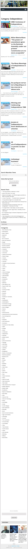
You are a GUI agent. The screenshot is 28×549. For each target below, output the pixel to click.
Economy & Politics (6, 289)
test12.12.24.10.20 (17, 547)
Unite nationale (5, 432)
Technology (4, 416)
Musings (4, 360)
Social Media (4, 402)
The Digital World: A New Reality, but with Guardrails (12, 207)
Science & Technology (6, 398)
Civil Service (4, 252)
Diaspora (4, 280)
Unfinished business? (15, 160)
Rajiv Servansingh (14, 91)
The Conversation (5, 419)
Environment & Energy (6, 303)
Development (4, 279)
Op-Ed (3, 368)
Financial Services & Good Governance (9, 314)
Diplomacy (4, 282)
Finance (3, 310)
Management (4, 351)
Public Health (4, 383)
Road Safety (4, 393)
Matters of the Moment (7, 353)
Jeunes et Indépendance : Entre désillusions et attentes (19, 125)
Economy (4, 287)
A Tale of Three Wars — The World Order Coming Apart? (13, 198)
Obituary (4, 365)
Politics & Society (5, 379)
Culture (3, 268)
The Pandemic (5, 423)
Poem (3, 374)
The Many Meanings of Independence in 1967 (18, 66)
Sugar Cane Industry (6, 414)
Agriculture (4, 235)
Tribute (3, 430)
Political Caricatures (6, 375)
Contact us (9, 547)
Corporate (4, 261)
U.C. (12, 163)
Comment (4, 258)
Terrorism (4, 418)
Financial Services (5, 312)
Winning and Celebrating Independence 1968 (18, 105)
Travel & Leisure (5, 428)
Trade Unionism (5, 427)
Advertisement (5, 231)
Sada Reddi (13, 69)
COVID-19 (4, 266)
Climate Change (5, 256)
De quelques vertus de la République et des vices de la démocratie (18, 86)
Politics (3, 377)
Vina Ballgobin (13, 130)
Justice (3, 339)
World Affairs (4, 437)
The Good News (5, 421)
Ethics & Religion (5, 307)
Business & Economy (6, 243)
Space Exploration (5, 407)
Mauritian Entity (5, 214)
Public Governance (6, 381)
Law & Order (4, 346)
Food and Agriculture (6, 316)
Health (3, 326)
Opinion (3, 370)
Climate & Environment (6, 254)
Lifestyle (3, 349)
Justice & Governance (6, 340)
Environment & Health (6, 305)
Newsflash (4, 363)
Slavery (3, 400)
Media (3, 358)
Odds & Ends (4, 367)
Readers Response (6, 386)
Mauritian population (6, 354)
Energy (3, 298)
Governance (4, 323)
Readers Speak (5, 388)
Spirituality (4, 409)
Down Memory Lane (6, 284)
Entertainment (5, 300)
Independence (5, 333)
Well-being (4, 434)
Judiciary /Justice (5, 337)
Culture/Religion (5, 273)
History (3, 330)
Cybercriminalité (5, 275)
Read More (25, 32)
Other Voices (4, 372)
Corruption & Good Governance (8, 263)
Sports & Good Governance (7, 412)
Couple (3, 265)
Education (4, 293)
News (3, 361)
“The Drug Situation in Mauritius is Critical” (10, 191)
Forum (3, 317)
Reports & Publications (6, 391)
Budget (3, 242)
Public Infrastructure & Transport (8, 384)
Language (4, 342)
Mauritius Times (14, 55)
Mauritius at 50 (5, 356)
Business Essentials (6, 245)
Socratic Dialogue (5, 405)
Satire (3, 395)
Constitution (4, 259)
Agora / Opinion (5, 233)
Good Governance (5, 321)
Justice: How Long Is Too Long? (8, 193)
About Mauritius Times (6, 229)
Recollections (4, 390)
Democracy (4, 277)
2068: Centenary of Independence (18, 23)
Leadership (4, 347)
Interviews (4, 335)
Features (4, 309)
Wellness (4, 435)
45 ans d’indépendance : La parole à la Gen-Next (19, 145)
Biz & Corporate (5, 238)
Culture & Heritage (6, 272)
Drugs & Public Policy (6, 286)
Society (3, 404)
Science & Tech (5, 397)
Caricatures (4, 249)
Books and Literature (6, 240)
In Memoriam (4, 331)
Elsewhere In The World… (7, 296)
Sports (3, 411)
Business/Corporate (6, 247)
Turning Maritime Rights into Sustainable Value (11, 199)
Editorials (4, 291)
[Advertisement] (14, 12)
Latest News (4, 344)
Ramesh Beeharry (14, 26)
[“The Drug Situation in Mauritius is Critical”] (5, 529)
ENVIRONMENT (5, 302)
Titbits (3, 425)
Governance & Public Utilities (8, 324)
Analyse (3, 236)
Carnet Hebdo (5, 250)
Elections (4, 294)
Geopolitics (4, 319)
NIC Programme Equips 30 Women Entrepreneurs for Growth (14, 212)
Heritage (4, 328)
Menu (3, 9)
